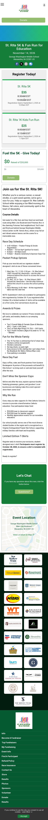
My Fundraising (8, 747)
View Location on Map (22, 535)
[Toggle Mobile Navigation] (2, 4)
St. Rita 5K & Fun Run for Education (24, 47)
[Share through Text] (31, 64)
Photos (5, 784)
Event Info (6, 752)
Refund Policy (8, 761)
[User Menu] (44, 4)
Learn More (26, 812)
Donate (23, 20)
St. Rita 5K (24, 86)
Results (5, 779)
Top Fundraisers (9, 742)
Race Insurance (9, 765)
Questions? (24, 491)
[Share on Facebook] (17, 64)
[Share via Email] (26, 64)
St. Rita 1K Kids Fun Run (24, 119)
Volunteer (6, 793)
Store (4, 774)
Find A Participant (10, 756)
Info (3, 733)
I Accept (23, 816)
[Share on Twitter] (21, 64)
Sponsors (6, 788)
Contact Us (7, 770)
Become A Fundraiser (11, 738)
